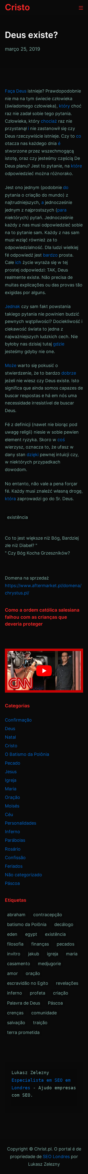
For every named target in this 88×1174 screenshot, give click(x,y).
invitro (13, 953)
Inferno (12, 831)
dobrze (68, 373)
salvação (16, 1022)
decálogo (63, 924)
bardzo (50, 255)
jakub (33, 953)
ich (18, 262)
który (64, 105)
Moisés (12, 805)
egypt (31, 934)
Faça (10, 91)
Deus (21, 91)
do (65, 187)
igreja (52, 953)
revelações (67, 983)
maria (71, 953)
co (78, 136)
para (61, 210)
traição (40, 1022)
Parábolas (15, 840)
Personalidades (20, 823)
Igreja (10, 780)
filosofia (15, 944)
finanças (40, 944)
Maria (10, 788)
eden (12, 934)
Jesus (11, 771)
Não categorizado (23, 874)
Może (10, 365)
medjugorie (49, 963)
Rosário (13, 849)
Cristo (11, 745)
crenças (15, 1012)
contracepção (47, 914)
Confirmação (18, 720)
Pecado (12, 763)
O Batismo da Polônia (27, 754)
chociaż (49, 121)
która (10, 498)
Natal (10, 737)
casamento (18, 963)
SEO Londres (56, 1156)
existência (17, 517)
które (76, 165)
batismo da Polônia (26, 924)
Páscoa (12, 883)
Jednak (12, 306)
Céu (9, 814)
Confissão (15, 857)
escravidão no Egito (27, 983)
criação (60, 993)
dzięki (33, 454)
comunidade (44, 1012)
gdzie (58, 343)
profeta (37, 993)
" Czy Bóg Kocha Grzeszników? (37, 553)
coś (61, 439)
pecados (65, 944)
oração (33, 973)
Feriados (13, 866)
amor (12, 973)
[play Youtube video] (44, 671)
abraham (16, 914)
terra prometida (23, 1032)
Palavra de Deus (23, 1003)
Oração (12, 797)
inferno (14, 993)
